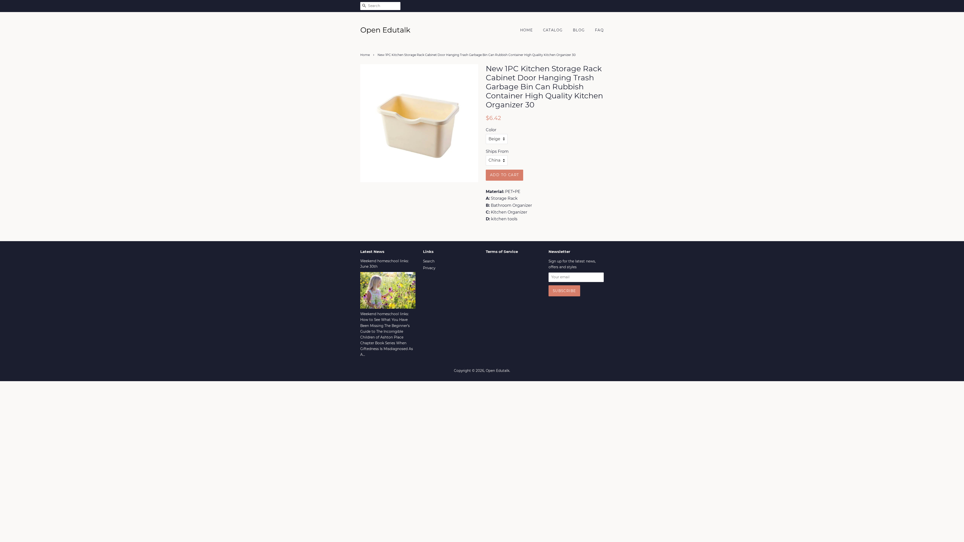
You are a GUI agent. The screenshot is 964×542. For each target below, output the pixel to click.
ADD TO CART (504, 175)
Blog (579, 30)
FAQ (599, 30)
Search (429, 261)
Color (491, 129)
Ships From (497, 151)
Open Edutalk (497, 371)
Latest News (372, 251)
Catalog (553, 30)
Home (526, 30)
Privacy (429, 268)
